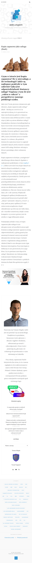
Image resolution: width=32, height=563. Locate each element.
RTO (20, 520)
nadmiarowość (20, 511)
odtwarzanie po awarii (11, 514)
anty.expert (16, 24)
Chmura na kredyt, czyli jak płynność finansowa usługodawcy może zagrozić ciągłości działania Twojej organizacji (16, 422)
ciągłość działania (7, 493)
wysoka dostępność (16, 529)
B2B (11, 487)
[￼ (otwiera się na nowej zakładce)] (16, 276)
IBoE (16, 496)
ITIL (20, 499)
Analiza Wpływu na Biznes (11, 484)
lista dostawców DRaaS (9, 511)
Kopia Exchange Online (11, 502)
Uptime (27, 523)
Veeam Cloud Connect (15, 526)
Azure (6, 487)
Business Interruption (13, 490)
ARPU (21, 484)
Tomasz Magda (19, 523)
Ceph (23, 490)
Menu (4, 2)
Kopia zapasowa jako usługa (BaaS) (13, 47)
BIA (26, 487)
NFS (27, 511)
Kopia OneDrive (23, 502)
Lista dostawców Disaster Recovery (16, 508)
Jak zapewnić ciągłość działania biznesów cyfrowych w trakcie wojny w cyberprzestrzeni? (16, 431)
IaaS (11, 496)
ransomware (25, 517)
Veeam (5, 526)
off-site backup (23, 514)
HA (7, 496)
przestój (17, 517)
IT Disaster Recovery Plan (10, 499)
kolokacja (25, 499)
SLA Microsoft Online (8, 523)
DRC (3, 496)
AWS (26, 484)
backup (21, 487)
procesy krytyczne (8, 517)
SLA (24, 520)
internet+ (21, 496)
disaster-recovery (19, 493)
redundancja (10, 520)
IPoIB (28, 496)
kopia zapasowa (16, 505)
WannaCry (25, 526)
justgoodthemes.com (18, 553)
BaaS (16, 487)
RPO (16, 520)
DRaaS (27, 493)
